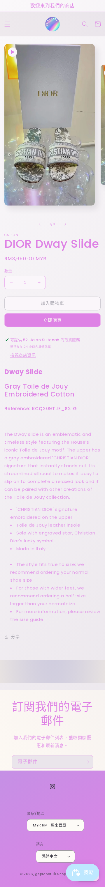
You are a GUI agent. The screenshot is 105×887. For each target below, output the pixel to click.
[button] (7, 24)
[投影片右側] (65, 224)
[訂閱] (86, 762)
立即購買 (52, 320)
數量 (8, 271)
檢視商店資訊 (23, 355)
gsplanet (43, 874)
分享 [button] (15, 637)
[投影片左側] (39, 224)
